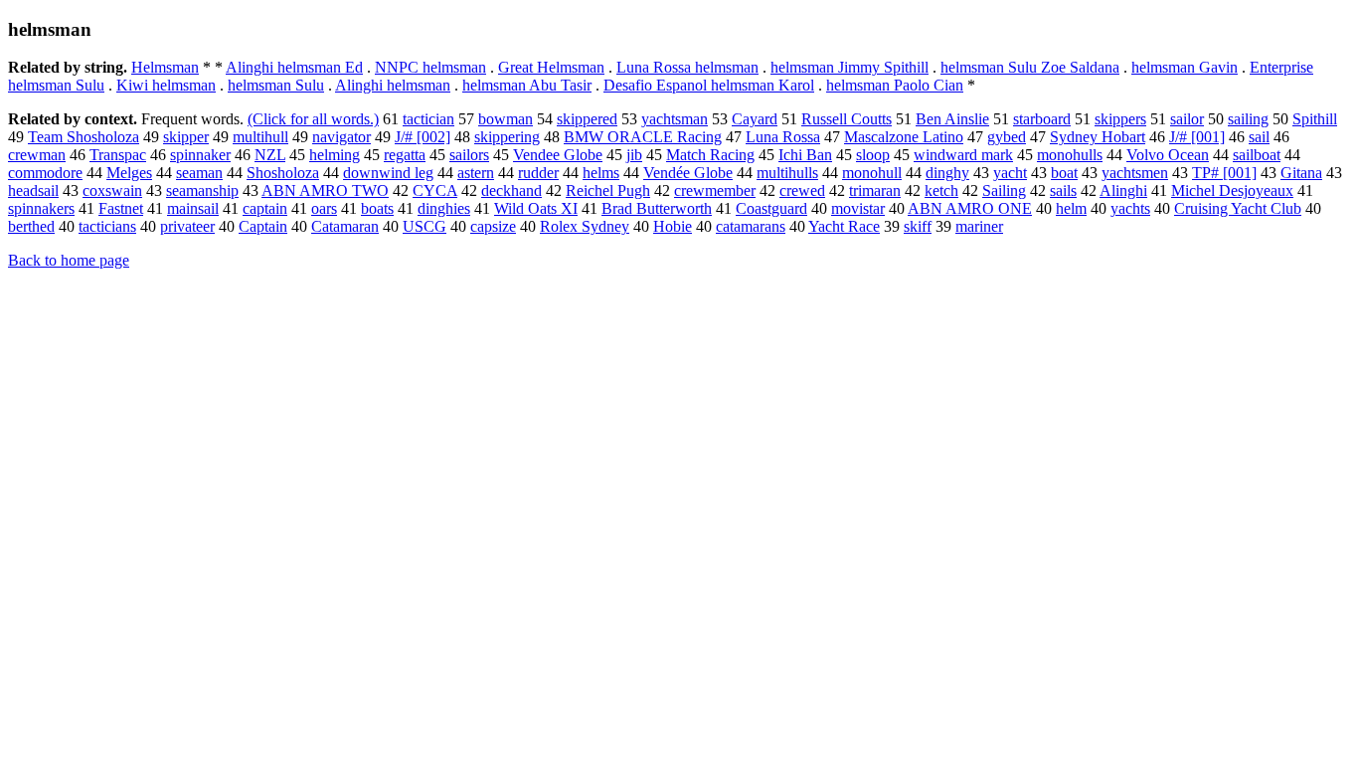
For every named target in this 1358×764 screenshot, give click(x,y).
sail (1259, 136)
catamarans (750, 226)
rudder (538, 172)
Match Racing (710, 154)
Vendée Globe (688, 172)
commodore (45, 172)
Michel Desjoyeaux (1232, 190)
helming (334, 154)
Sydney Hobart (1097, 136)
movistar (858, 208)
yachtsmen (1135, 172)
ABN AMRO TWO (325, 190)
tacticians (107, 226)
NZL (270, 154)
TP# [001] (1224, 172)
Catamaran (345, 226)
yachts (1130, 208)
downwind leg (388, 172)
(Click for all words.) (313, 118)
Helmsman (165, 67)
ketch (941, 190)
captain (265, 208)
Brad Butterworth (656, 208)
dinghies (444, 208)
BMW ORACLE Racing (643, 136)
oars (324, 208)
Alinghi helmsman (392, 85)
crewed (802, 190)
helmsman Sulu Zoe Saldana (1029, 67)
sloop (873, 154)
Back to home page (68, 260)
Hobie (672, 226)
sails (1063, 190)
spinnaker (200, 154)
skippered (587, 118)
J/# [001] (1197, 136)
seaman (199, 172)
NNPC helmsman (430, 67)
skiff (918, 226)
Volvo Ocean (1167, 154)
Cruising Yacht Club (1237, 208)
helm (1071, 208)
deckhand (511, 190)
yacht (1010, 172)
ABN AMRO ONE (970, 208)
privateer (187, 226)
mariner (979, 226)
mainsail (193, 208)
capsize (493, 226)
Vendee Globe (557, 154)
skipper (186, 136)
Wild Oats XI (536, 208)
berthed (31, 226)
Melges (129, 172)
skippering (507, 136)
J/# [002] (422, 136)
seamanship (202, 190)
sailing (1248, 118)
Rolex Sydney (584, 226)
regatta (404, 154)
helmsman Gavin (1184, 67)
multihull (260, 136)
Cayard (754, 118)
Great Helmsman (551, 67)
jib (634, 154)
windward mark (963, 154)
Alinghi (1123, 190)
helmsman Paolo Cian (894, 85)
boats (377, 208)
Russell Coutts (846, 118)
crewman (37, 154)
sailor (1187, 118)
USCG (424, 226)
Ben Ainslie (952, 118)
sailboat (1256, 154)
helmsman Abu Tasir (527, 85)
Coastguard (771, 208)
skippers (1120, 118)
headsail (33, 190)
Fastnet (120, 208)
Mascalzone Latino (903, 136)
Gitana (1301, 172)
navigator (341, 136)
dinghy (947, 172)
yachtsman (674, 118)
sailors (469, 154)
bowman (505, 118)
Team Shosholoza (83, 136)
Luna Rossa (783, 136)
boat (1064, 172)
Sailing (1004, 190)
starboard (1042, 118)
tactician (428, 118)
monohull (872, 172)
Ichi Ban (805, 154)
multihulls (787, 172)
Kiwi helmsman (166, 85)
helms (601, 172)
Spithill (1314, 118)
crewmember (715, 190)
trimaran (875, 190)
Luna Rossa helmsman (687, 67)
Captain (263, 226)
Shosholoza (283, 172)
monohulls (1070, 154)
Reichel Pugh (608, 190)
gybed (1006, 136)
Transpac (117, 154)
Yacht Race (844, 226)
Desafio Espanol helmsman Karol (708, 85)
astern (475, 172)
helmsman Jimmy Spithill (849, 67)
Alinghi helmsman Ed (294, 67)
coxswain (112, 190)
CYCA (435, 190)
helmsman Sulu (276, 85)
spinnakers (41, 208)
